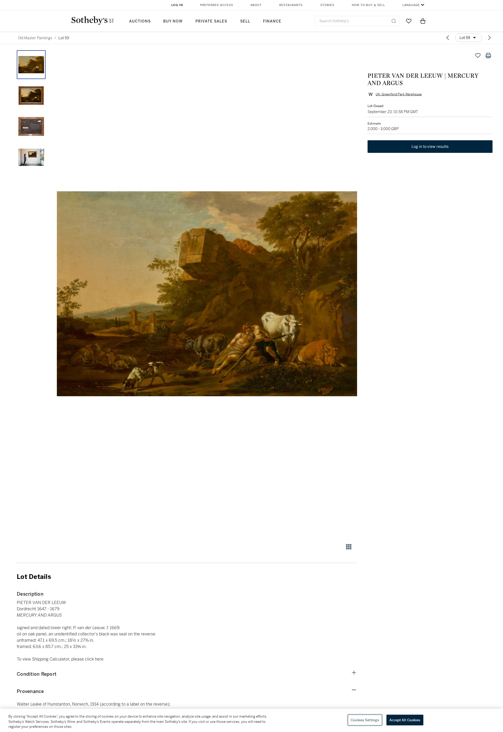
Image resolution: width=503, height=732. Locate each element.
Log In (177, 5)
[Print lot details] (488, 55)
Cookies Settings (365, 720)
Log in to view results (430, 146)
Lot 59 (63, 38)
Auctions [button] (140, 21)
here (99, 659)
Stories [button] (327, 5)
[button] (207, 293)
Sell (245, 21)
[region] (251, 720)
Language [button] (411, 5)
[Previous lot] (447, 37)
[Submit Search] (394, 21)
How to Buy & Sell (368, 5)
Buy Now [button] (173, 21)
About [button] (256, 5)
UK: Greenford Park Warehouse (399, 94)
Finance (272, 21)
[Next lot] (489, 37)
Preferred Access (216, 5)
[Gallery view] (349, 546)
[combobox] (357, 21)
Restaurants (291, 5)
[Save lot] (478, 55)
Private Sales (211, 21)
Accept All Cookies (404, 720)
